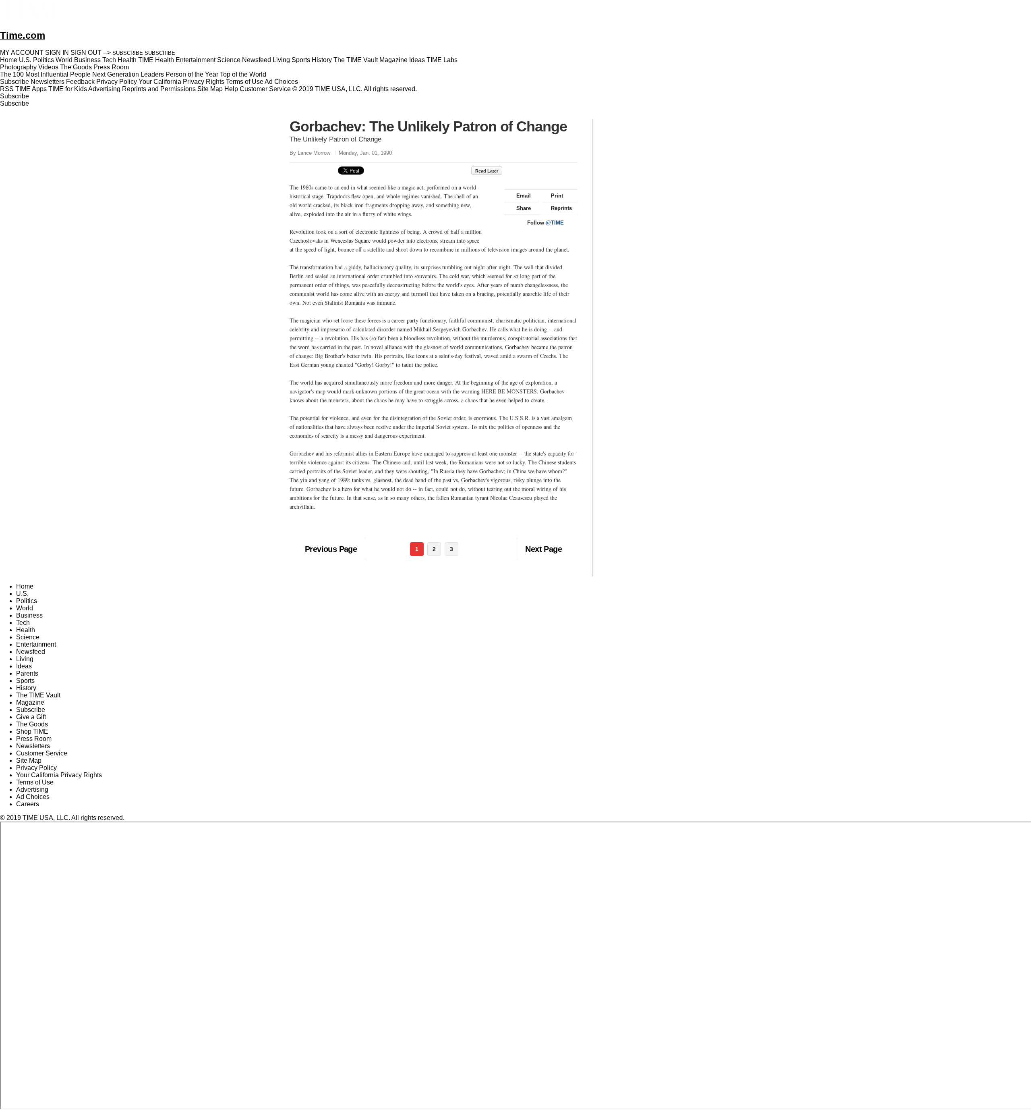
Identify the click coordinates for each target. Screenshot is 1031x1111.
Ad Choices (282, 81)
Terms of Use (244, 81)
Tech (23, 622)
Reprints (561, 208)
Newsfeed (30, 651)
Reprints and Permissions (159, 88)
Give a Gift (31, 717)
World (24, 608)
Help (231, 88)
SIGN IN (57, 52)
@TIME (555, 223)
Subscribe (14, 81)
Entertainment (36, 644)
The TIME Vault (38, 695)
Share (523, 208)
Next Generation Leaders (128, 74)
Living (24, 658)
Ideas (24, 666)
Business (29, 615)
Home (24, 586)
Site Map (210, 88)
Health (25, 629)
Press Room (34, 738)
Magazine (30, 702)
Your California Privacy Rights (181, 81)
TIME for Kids (67, 88)
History (26, 687)
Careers (27, 804)
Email (523, 196)
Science (27, 637)
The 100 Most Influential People (45, 74)
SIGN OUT (85, 52)
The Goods (32, 724)
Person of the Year (192, 74)
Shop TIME (32, 731)
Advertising (104, 88)
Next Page (543, 549)
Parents (27, 673)
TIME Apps (31, 88)
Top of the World (243, 74)
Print (557, 196)
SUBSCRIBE (127, 53)
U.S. (22, 593)
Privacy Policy (116, 81)
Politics (26, 600)
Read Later (486, 171)
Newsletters (47, 81)
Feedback (80, 81)
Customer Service (265, 88)
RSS (7, 88)
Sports (25, 680)
